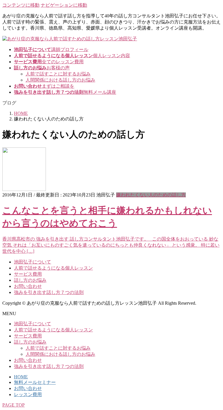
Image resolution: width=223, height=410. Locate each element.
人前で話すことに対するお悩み (58, 73)
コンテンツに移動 (20, 5)
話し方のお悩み (30, 280)
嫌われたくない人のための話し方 (151, 194)
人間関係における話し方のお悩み (60, 79)
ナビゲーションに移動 (64, 5)
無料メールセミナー (35, 382)
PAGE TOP (13, 404)
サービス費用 (28, 274)
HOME (21, 376)
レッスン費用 (28, 394)
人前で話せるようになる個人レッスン (53, 267)
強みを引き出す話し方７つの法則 (49, 292)
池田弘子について (32, 261)
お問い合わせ (28, 286)
